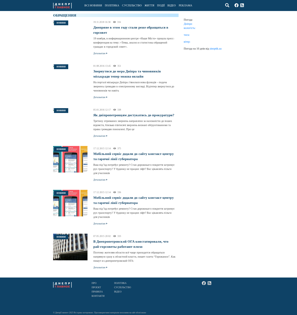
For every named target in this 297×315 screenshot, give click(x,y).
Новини (61, 23)
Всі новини (93, 5)
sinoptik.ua (216, 48)
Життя (149, 5)
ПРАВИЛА (97, 291)
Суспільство (132, 5)
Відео (171, 5)
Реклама (185, 5)
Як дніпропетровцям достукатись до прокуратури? (133, 115)
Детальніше (99, 53)
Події (161, 5)
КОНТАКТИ (98, 296)
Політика (112, 5)
